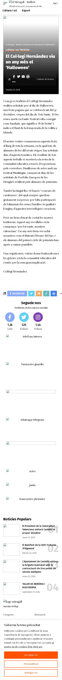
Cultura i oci (12, 50)
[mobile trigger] (6, 3)
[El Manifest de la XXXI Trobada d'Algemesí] (11, 549)
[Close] (59, 622)
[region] (31, 650)
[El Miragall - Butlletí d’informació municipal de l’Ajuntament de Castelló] (30, 3)
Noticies (25, 50)
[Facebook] (10, 321)
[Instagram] (38, 321)
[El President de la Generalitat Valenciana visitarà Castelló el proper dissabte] (11, 530)
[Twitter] (24, 321)
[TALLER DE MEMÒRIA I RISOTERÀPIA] (11, 588)
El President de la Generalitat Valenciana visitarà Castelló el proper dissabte (38, 529)
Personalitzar (31, 664)
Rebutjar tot (31, 672)
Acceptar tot (31, 655)
